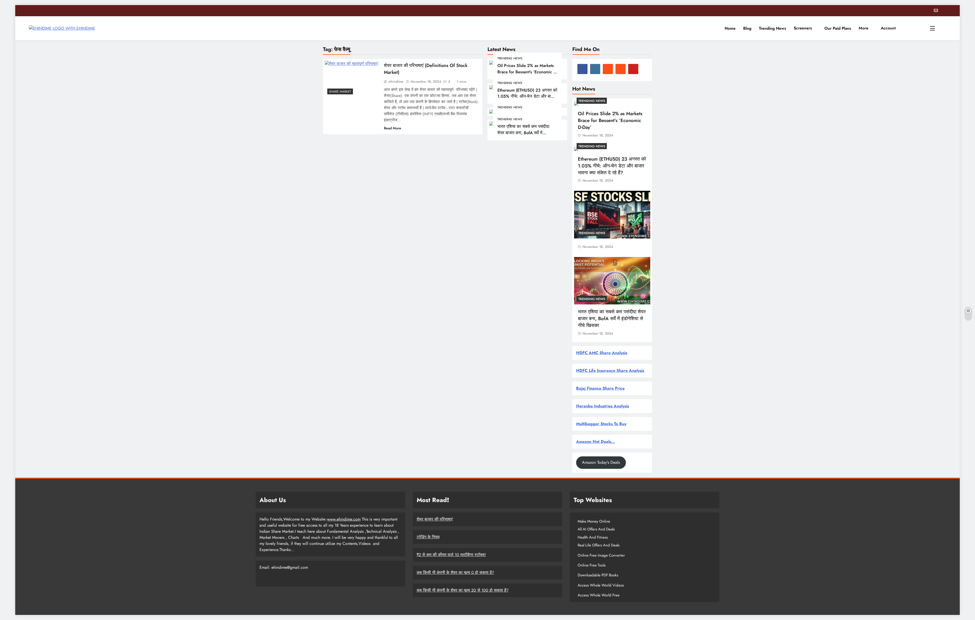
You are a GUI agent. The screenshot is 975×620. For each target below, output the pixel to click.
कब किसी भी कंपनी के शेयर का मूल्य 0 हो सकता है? (455, 572)
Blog (747, 28)
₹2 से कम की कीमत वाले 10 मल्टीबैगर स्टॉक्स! (451, 555)
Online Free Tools (592, 565)
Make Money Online (594, 521)
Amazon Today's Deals (601, 462)
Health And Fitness (593, 537)
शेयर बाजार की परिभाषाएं (435, 519)
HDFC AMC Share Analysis (601, 353)
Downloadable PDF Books (598, 575)
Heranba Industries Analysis (602, 406)
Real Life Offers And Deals (599, 545)
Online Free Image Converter (601, 555)
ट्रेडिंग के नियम (428, 537)
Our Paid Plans (837, 28)
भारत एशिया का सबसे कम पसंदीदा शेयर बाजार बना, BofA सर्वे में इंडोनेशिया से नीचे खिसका (523, 132)
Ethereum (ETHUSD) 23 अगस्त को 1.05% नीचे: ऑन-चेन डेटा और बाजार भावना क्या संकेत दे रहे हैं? (527, 96)
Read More (392, 128)
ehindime (395, 81)
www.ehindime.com (344, 519)
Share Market (340, 91)
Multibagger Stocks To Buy (601, 424)
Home (730, 28)
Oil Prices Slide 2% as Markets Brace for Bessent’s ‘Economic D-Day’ (527, 71)
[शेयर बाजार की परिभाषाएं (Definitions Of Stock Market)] (352, 79)
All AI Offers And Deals (596, 529)
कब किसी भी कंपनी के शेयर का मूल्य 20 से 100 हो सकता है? (463, 590)
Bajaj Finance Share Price (600, 388)
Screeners (803, 28)
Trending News (772, 28)
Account (888, 28)
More (863, 28)
